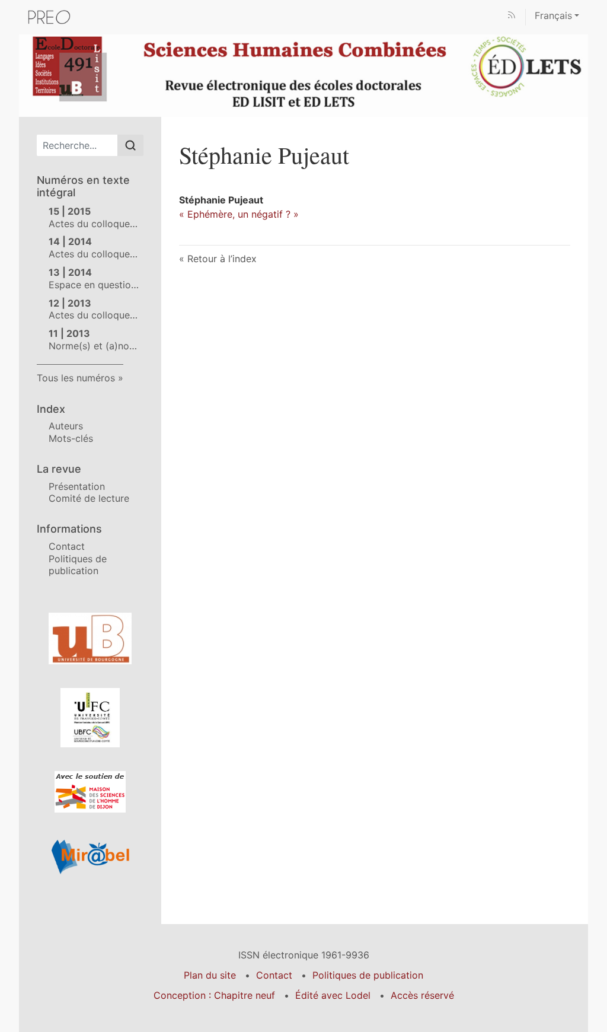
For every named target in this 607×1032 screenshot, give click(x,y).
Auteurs (66, 426)
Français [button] (553, 15)
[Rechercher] (130, 145)
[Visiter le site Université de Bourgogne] (90, 638)
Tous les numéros (76, 378)
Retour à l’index (222, 259)
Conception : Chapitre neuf (214, 995)
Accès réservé (422, 995)
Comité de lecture (89, 498)
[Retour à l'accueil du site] (303, 75)
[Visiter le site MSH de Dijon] (90, 792)
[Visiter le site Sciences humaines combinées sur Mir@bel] (90, 856)
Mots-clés (71, 438)
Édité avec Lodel (332, 995)
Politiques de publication (78, 565)
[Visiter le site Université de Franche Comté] (90, 717)
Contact (67, 546)
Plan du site (210, 975)
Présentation (77, 486)
